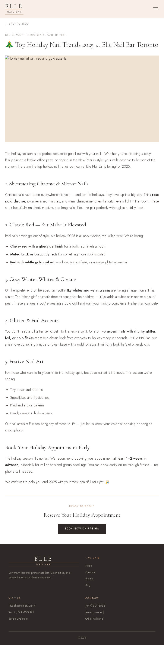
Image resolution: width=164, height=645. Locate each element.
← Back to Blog (17, 23)
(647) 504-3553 (95, 606)
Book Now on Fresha (82, 528)
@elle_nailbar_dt (94, 619)
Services (90, 572)
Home (88, 566)
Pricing (89, 578)
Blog (87, 585)
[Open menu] (155, 9)
